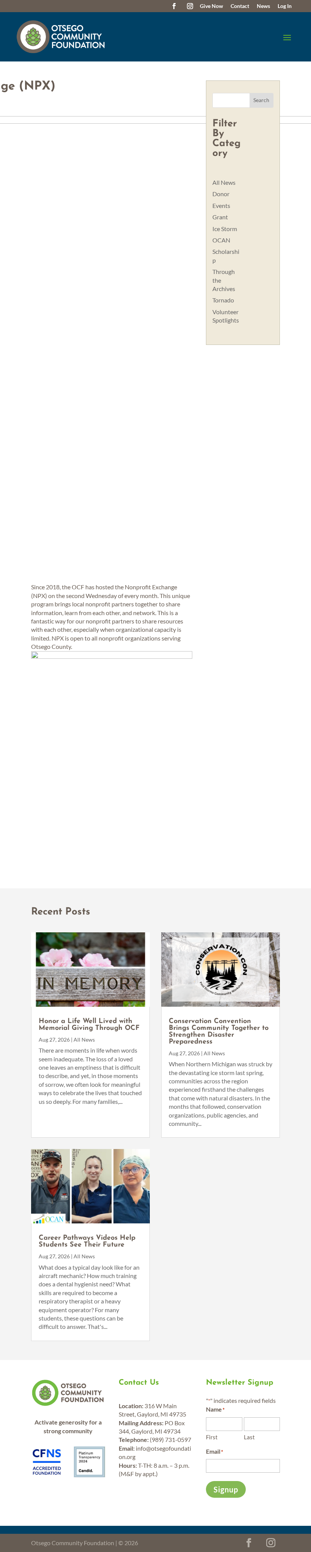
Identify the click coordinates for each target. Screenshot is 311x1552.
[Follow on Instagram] (190, 6)
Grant (220, 216)
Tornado (223, 300)
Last (249, 1437)
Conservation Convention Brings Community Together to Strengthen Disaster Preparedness (219, 1031)
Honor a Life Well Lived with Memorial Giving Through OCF (89, 1025)
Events (221, 205)
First (212, 1437)
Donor (220, 193)
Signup (226, 1489)
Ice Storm (224, 228)
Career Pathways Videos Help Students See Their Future (87, 1241)
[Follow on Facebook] (174, 6)
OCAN (221, 240)
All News (224, 182)
